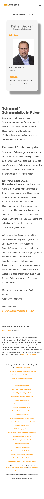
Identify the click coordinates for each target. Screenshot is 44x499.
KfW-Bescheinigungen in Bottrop (22, 429)
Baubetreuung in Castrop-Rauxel (22, 440)
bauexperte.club (34, 467)
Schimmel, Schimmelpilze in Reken (18, 310)
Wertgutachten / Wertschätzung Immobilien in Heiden (22, 371)
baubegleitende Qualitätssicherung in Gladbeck (22, 418)
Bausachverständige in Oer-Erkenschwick (22, 396)
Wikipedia (6, 330)
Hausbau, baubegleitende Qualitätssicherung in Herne (22, 432)
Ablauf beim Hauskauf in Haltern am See (22, 375)
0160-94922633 (13, 77)
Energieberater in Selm (30, 422)
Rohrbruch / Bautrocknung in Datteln (22, 411)
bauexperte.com (10, 467)
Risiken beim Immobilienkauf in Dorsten (22, 389)
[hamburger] (40, 4)
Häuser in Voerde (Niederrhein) (22, 447)
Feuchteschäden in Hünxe (15, 422)
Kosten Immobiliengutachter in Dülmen (22, 378)
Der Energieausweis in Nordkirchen (22, 436)
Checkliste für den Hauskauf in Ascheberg (22, 454)
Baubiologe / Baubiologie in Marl (21, 393)
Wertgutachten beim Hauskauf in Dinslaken (22, 450)
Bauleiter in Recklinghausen (22, 400)
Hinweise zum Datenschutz (22, 471)
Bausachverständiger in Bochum (22, 458)
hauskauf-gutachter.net (21, 467)
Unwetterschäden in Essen (29, 461)
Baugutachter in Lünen (14, 461)
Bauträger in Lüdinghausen (22, 414)
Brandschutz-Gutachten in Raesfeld (22, 382)
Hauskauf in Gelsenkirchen (22, 443)
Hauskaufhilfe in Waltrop (21, 425)
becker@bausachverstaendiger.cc (21, 80)
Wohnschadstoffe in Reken (22, 367)
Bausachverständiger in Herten (22, 404)
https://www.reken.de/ (28, 354)
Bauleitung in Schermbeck (22, 385)
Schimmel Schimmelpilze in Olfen (22, 407)
